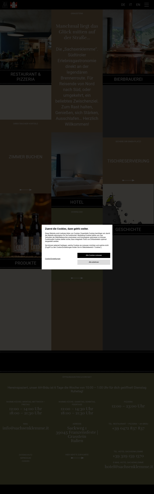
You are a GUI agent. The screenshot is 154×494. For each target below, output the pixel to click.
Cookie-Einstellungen (52, 259)
